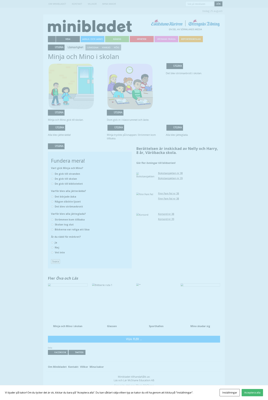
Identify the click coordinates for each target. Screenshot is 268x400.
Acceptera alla (252, 392)
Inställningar (229, 392)
